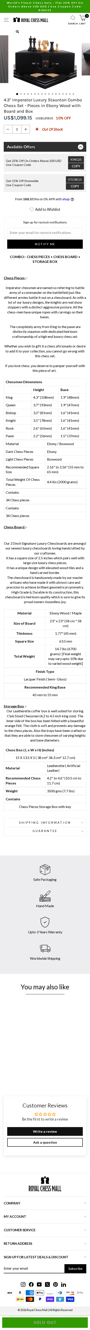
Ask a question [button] (45, 1142)
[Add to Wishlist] (45, 1044)
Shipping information (45, 822)
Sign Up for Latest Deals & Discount (36, 1257)
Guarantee (45, 831)
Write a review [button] (45, 1131)
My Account (15, 1216)
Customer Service (20, 1230)
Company (12, 1203)
